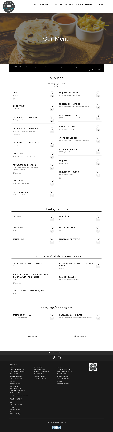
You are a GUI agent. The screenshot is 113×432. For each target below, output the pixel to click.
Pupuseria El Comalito (93, 367)
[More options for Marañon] (98, 217)
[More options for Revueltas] (52, 155)
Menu (35, 4)
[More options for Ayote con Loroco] (98, 139)
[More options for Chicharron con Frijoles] (52, 143)
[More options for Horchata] (52, 229)
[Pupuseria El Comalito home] (8, 6)
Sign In (100, 4)
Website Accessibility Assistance (56, 422)
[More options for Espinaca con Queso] (98, 150)
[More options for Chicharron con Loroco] (52, 129)
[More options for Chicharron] (52, 107)
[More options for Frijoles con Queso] (98, 173)
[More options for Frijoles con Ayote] (98, 93)
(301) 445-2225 (15, 373)
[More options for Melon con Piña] (98, 229)
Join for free (95, 69)
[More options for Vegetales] (52, 182)
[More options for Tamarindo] (52, 240)
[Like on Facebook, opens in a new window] (53, 358)
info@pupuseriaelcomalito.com (19, 395)
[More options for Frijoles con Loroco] (98, 105)
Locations (80, 4)
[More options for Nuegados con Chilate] (98, 316)
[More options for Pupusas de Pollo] (52, 193)
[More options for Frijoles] (98, 161)
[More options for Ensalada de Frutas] (98, 240)
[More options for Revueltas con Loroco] (52, 166)
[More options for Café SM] (52, 217)
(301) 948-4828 (62, 373)
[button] (46, 4)
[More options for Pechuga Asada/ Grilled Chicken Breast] (98, 264)
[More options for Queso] (52, 93)
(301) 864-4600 (39, 373)
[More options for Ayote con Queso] (98, 127)
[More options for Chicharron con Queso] (52, 118)
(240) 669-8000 (15, 392)
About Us (58, 4)
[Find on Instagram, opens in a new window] (59, 358)
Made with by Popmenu (33, 353)
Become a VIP (90, 4)
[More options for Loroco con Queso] (98, 116)
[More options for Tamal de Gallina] (52, 316)
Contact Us (68, 4)
